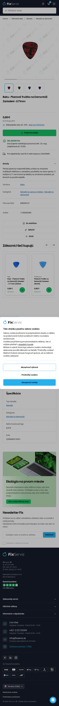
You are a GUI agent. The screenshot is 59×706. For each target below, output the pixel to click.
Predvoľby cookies (30, 375)
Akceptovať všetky (29, 382)
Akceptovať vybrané (29, 367)
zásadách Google (25, 344)
